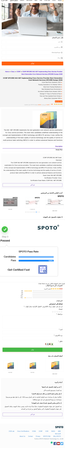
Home (7, 71)
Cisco (13, 71)
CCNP (18, 71)
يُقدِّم (32, 63)
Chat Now (41, 283)
